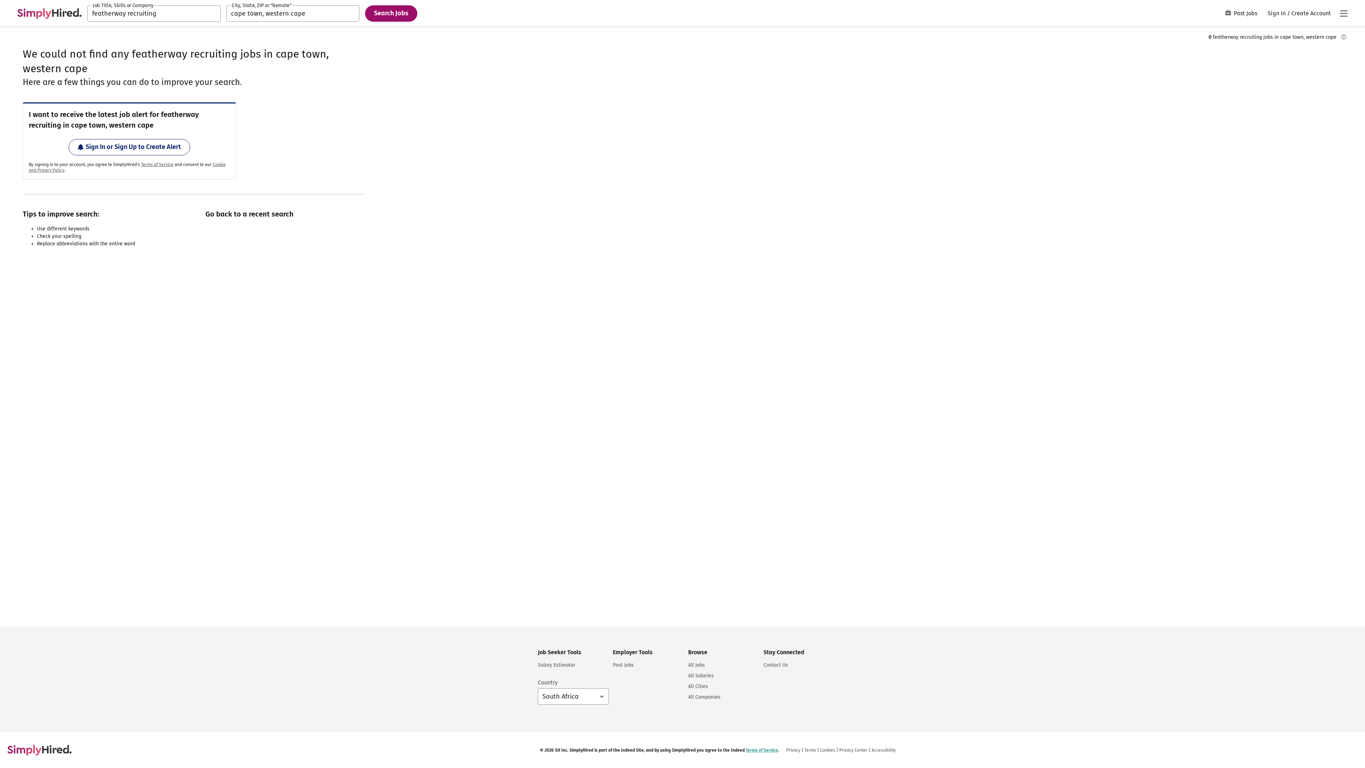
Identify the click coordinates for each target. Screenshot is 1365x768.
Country (548, 682)
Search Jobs (391, 13)
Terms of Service (157, 164)
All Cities (698, 686)
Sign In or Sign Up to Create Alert (133, 147)
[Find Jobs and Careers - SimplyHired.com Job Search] (49, 13)
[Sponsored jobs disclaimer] (1343, 37)
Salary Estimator (556, 665)
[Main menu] (1343, 13)
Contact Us (776, 665)
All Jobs (696, 665)
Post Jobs (1245, 13)
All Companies (704, 697)
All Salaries (701, 676)
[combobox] (154, 13)
